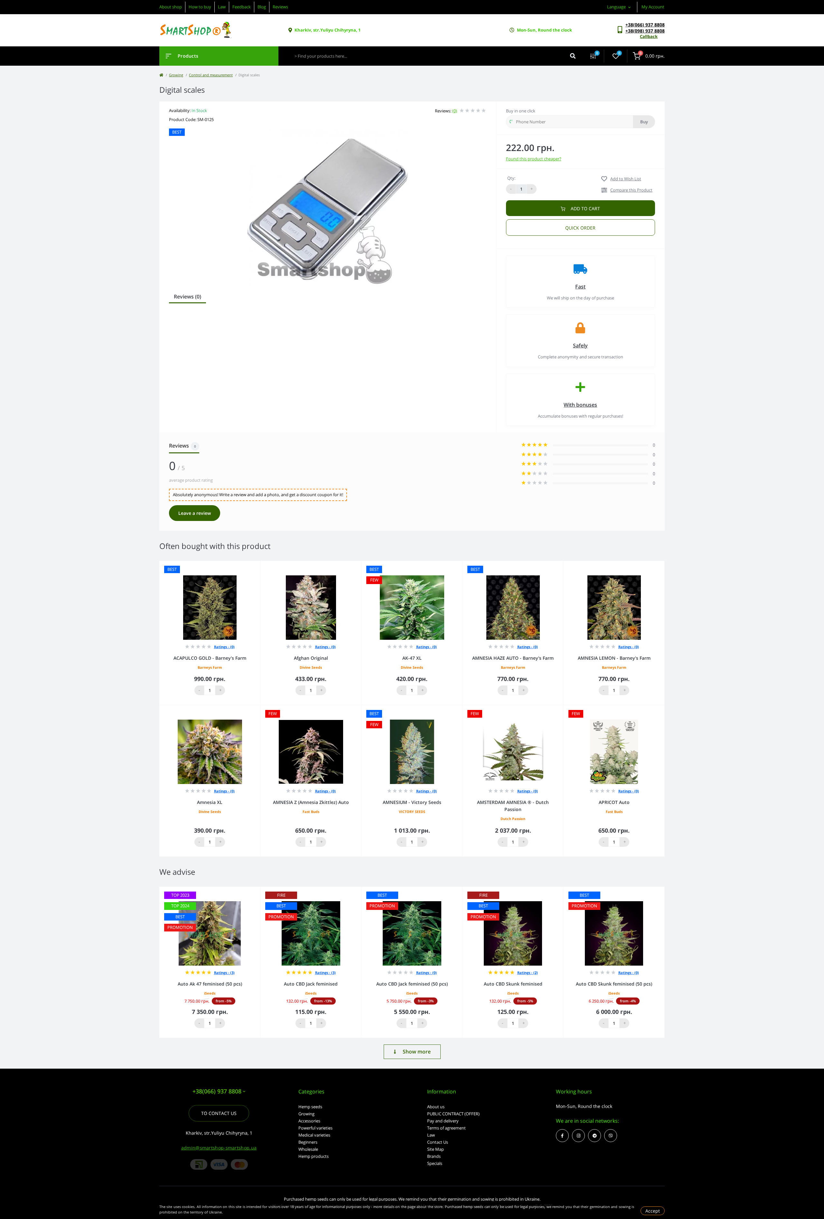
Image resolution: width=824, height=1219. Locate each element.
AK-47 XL (412, 658)
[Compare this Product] (248, 565)
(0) (454, 111)
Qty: (511, 178)
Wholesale (308, 1149)
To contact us (219, 1113)
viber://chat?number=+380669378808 (610, 1135)
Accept (652, 1211)
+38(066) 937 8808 (645, 25)
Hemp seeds (310, 1107)
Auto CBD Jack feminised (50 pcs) (412, 984)
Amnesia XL (209, 802)
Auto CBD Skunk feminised (513, 984)
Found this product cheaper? (533, 159)
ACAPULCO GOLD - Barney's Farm (209, 658)
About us (436, 1107)
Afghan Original (311, 658)
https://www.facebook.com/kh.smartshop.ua (562, 1135)
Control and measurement (211, 74)
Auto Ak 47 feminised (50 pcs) (210, 984)
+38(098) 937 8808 (645, 31)
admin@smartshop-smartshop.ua (219, 1148)
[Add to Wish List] (257, 565)
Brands (434, 1156)
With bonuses (580, 404)
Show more (417, 1051)
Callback (649, 36)
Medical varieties (314, 1135)
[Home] (161, 74)
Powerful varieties (315, 1128)
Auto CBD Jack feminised (311, 984)
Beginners (307, 1142)
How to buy (200, 7)
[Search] (573, 56)
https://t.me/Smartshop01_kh (594, 1135)
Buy (644, 122)
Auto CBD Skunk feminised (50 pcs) (614, 984)
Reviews (280, 7)
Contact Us (437, 1142)
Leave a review (194, 513)
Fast (580, 286)
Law (222, 7)
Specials (434, 1163)
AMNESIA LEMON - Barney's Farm (614, 658)
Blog (262, 7)
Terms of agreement (446, 1128)
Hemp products (313, 1156)
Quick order (580, 228)
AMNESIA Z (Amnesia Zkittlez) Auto (311, 802)
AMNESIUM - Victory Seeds (412, 802)
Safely (580, 345)
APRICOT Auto (614, 802)
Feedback (241, 7)
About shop (170, 7)
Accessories (309, 1121)
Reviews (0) (187, 296)
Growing (176, 74)
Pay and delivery (443, 1121)
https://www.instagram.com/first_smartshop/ (578, 1135)
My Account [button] (652, 7)
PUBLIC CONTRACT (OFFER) (453, 1114)
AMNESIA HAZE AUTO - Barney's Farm (513, 658)
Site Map (435, 1149)
